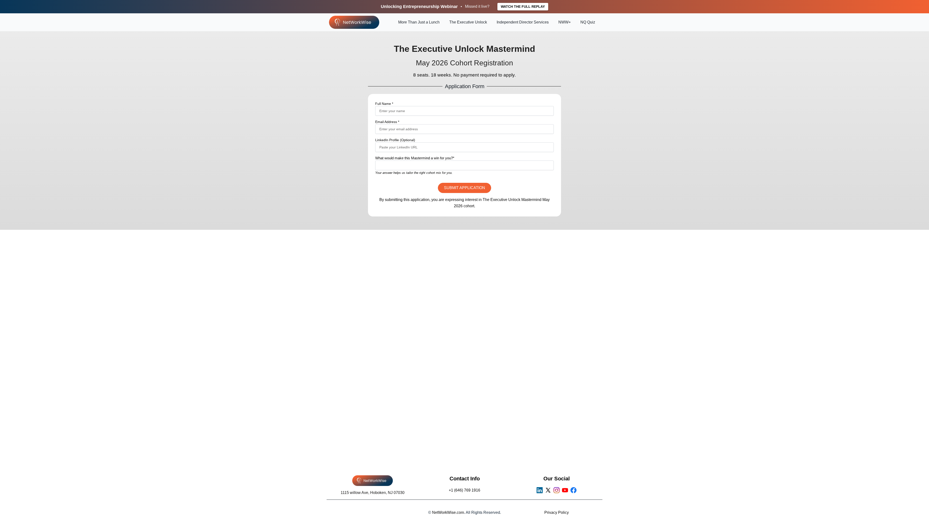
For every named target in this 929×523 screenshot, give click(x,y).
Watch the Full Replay (523, 6)
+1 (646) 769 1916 (464, 490)
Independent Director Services (523, 22)
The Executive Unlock (468, 22)
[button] (464, 188)
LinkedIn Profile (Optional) (395, 140)
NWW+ (564, 22)
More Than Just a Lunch (419, 22)
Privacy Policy (556, 512)
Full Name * (384, 104)
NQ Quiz (587, 22)
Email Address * (387, 122)
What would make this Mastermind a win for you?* (414, 158)
